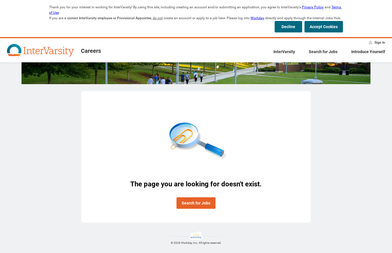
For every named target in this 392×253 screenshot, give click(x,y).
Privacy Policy (313, 7)
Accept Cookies (324, 26)
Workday (257, 18)
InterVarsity (284, 51)
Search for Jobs (323, 51)
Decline (288, 26)
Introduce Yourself (368, 51)
